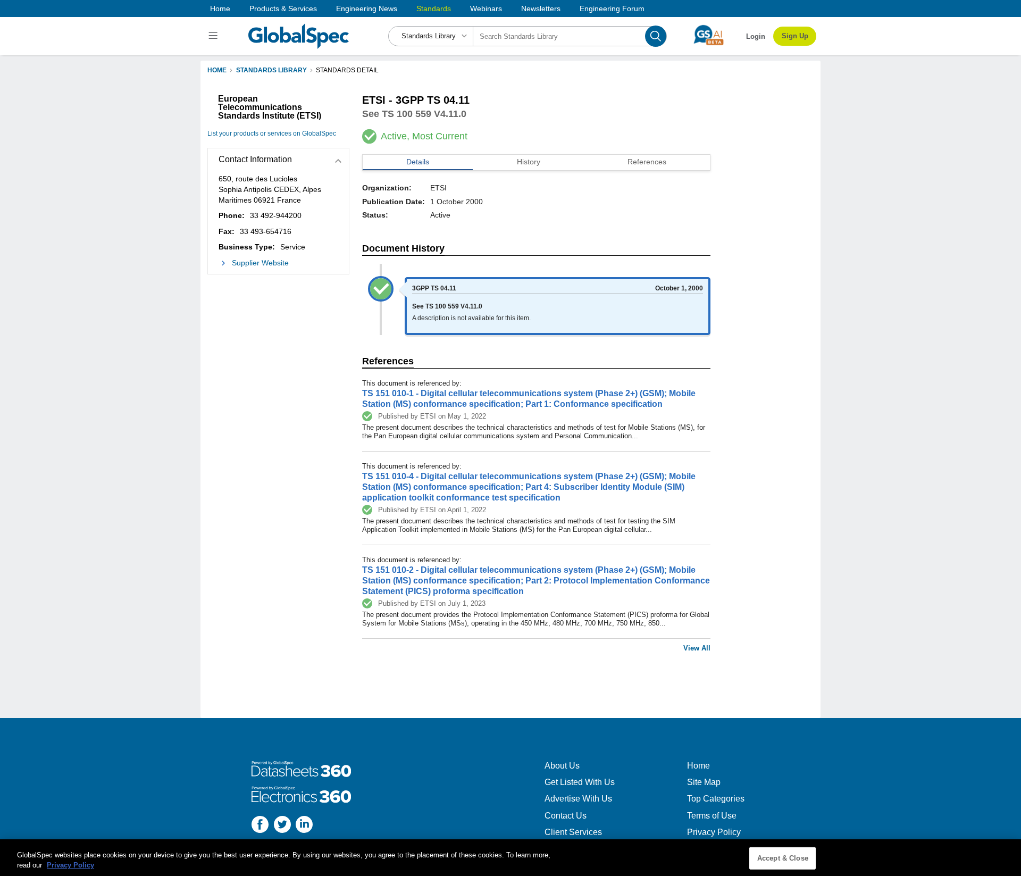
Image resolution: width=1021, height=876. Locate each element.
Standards (433, 8)
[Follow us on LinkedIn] (304, 826)
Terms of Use (712, 815)
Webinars (486, 8)
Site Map (704, 782)
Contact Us (566, 815)
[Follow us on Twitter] (282, 826)
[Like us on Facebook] (260, 826)
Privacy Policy (714, 832)
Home (220, 8)
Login (755, 36)
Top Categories (715, 798)
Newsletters (540, 8)
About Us (562, 765)
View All (696, 648)
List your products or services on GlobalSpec (271, 133)
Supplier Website (260, 262)
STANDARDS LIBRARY (271, 70)
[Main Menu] (214, 36)
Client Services (573, 832)
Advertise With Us (578, 798)
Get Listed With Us (580, 782)
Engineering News (366, 8)
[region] (510, 857)
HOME (217, 70)
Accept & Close (782, 858)
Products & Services (283, 8)
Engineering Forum (612, 8)
